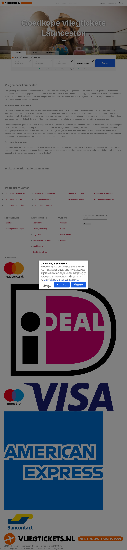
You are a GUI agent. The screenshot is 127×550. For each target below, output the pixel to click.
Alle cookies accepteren (78, 285)
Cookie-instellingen (47, 285)
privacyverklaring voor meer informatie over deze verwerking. (62, 280)
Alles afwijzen (62, 285)
